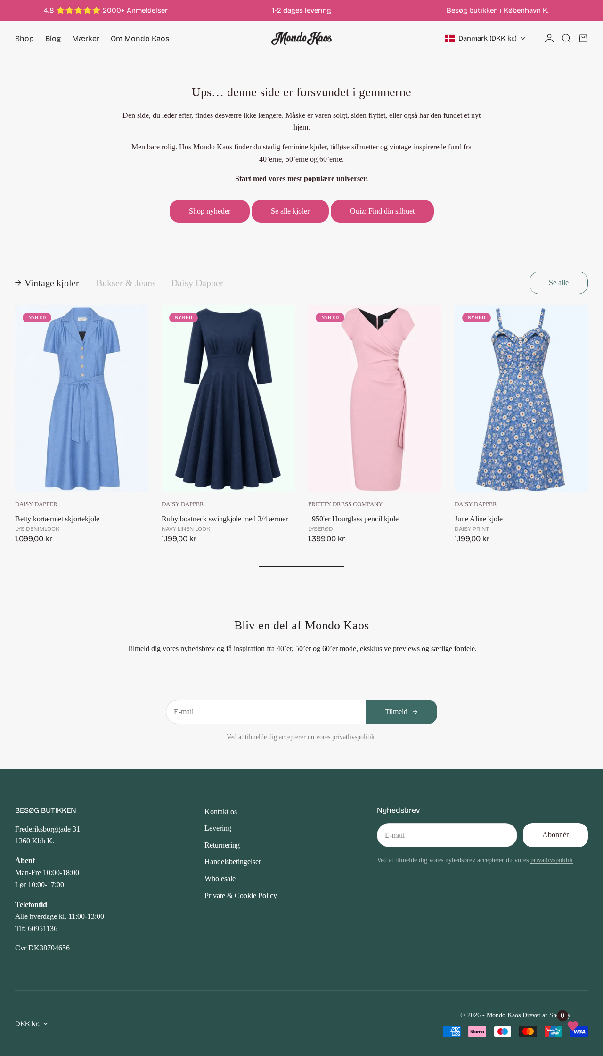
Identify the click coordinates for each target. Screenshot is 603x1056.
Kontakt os (220, 812)
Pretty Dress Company (345, 504)
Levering (217, 828)
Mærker (85, 38)
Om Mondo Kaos (140, 38)
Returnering (222, 845)
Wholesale (220, 878)
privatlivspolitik (551, 860)
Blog (53, 38)
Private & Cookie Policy (240, 895)
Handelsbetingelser (232, 862)
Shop (24, 38)
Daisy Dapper (36, 504)
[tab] (48, 283)
